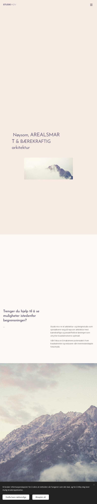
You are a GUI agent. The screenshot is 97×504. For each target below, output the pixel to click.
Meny (91, 4)
